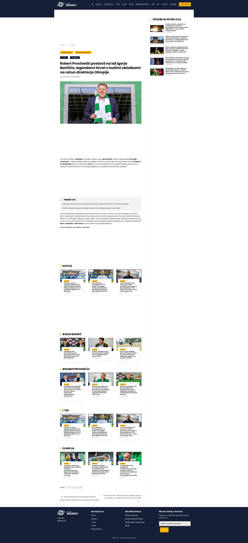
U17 (158, 4)
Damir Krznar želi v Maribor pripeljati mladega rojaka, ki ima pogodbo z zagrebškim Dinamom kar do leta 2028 (122, 497)
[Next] (144, 284)
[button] (92, 4)
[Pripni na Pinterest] (77, 487)
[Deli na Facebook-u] (66, 487)
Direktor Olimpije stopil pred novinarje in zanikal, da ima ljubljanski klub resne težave (91, 208)
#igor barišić (66, 52)
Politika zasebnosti (131, 515)
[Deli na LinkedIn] (80, 487)
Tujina (164, 4)
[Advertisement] (100, 26)
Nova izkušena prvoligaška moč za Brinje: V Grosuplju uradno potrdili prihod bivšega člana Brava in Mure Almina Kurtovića (99, 287)
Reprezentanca (142, 4)
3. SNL (131, 4)
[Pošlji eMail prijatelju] (73, 487)
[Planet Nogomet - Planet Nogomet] (67, 4)
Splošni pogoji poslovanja (134, 519)
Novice (99, 4)
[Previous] (57, 284)
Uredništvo (61, 518)
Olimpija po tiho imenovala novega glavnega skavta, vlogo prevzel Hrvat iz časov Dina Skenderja (95, 204)
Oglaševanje (61, 521)
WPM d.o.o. (116, 538)
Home (62, 45)
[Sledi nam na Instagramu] (126, 526)
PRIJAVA (164, 530)
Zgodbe (173, 4)
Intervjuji (108, 4)
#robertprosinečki (83, 52)
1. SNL (118, 4)
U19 (153, 4)
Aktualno (185, 4)
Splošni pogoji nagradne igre (135, 522)
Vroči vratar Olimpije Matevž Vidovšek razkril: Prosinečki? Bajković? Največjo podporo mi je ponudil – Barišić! (128, 355)
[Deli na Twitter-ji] (70, 487)
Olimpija (75, 58)
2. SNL (124, 4)
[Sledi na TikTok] (128, 526)
